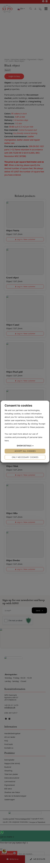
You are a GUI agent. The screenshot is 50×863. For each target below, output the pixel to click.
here (7, 440)
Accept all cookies (25, 451)
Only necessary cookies (25, 457)
